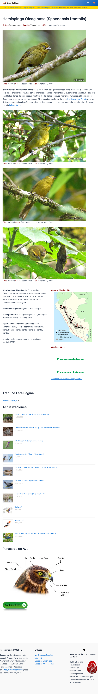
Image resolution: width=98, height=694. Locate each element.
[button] (94, 3)
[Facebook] (84, 650)
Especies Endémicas (43, 661)
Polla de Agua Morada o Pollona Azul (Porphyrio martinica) (35, 533)
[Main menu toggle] (88, 3)
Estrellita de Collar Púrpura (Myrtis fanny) (29, 454)
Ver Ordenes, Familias (44, 655)
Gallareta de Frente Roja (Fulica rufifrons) (29, 481)
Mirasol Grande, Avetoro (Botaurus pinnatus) (30, 494)
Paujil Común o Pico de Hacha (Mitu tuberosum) (32, 414)
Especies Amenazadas (44, 664)
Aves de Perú (19, 520)
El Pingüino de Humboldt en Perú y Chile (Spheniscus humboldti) (37, 428)
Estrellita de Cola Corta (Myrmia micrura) (29, 441)
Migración (39, 658)
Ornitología (18, 507)
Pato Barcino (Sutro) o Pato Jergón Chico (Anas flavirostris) (36, 467)
